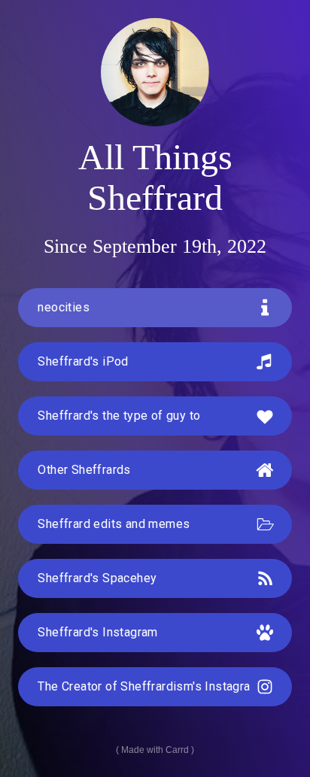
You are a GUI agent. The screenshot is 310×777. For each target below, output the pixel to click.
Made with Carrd (155, 750)
